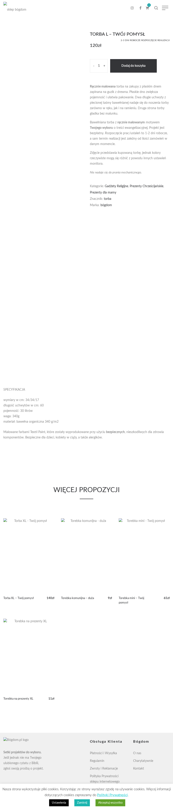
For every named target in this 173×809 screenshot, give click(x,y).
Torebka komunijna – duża (77, 598)
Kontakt (138, 768)
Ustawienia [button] (59, 802)
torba (107, 199)
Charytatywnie (143, 761)
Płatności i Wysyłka (103, 753)
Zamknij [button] (82, 802)
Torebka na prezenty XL (18, 698)
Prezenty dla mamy (103, 192)
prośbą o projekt (31, 768)
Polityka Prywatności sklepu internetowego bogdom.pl (105, 782)
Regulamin (97, 761)
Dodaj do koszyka (133, 65)
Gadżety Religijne (116, 186)
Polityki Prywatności (112, 795)
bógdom (106, 205)
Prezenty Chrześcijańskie (146, 186)
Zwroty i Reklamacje (104, 768)
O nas (137, 753)
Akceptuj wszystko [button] (110, 802)
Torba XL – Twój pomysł (18, 598)
